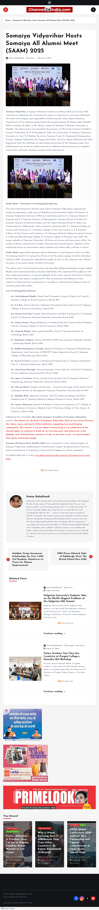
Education (30, 58)
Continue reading (53, 633)
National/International (16, 838)
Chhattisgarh (69, 646)
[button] (90, 816)
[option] (17, 844)
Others (55, 835)
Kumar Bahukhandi (16, 58)
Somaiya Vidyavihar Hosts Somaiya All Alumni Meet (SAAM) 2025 (44, 20)
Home (8, 20)
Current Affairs (45, 835)
